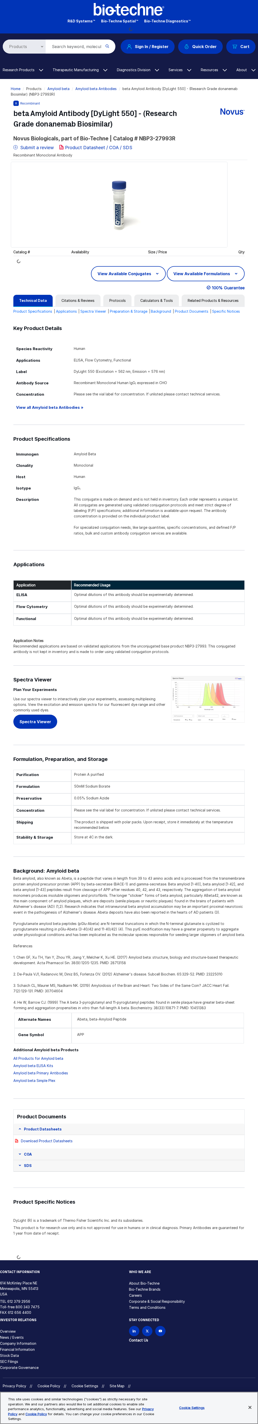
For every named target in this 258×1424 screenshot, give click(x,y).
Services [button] (176, 70)
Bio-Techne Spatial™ (119, 21)
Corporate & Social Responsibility (157, 1301)
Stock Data (9, 1355)
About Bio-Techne (144, 1283)
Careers (135, 1295)
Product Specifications (32, 311)
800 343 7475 (28, 1307)
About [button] (242, 70)
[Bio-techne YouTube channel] (160, 1331)
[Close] (249, 1407)
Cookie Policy (49, 1386)
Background (161, 311)
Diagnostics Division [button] (134, 70)
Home (15, 89)
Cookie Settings (85, 1386)
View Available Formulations (202, 273)
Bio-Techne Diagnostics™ (167, 21)
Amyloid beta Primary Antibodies (40, 1073)
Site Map (117, 1386)
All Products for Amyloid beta (38, 1058)
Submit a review (36, 147)
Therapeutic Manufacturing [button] (76, 70)
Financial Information (17, 1349)
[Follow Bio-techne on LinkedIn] (134, 1331)
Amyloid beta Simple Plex (34, 1080)
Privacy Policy (14, 1386)
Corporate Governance (19, 1367)
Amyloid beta (58, 89)
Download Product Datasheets (47, 1141)
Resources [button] (210, 70)
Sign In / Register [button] (152, 46)
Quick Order (204, 46)
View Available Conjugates (125, 273)
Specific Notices (226, 311)
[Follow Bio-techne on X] (147, 1331)
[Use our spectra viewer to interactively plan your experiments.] (208, 699)
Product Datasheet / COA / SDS (98, 147)
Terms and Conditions (147, 1307)
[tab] (33, 300)
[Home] (129, 9)
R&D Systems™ (81, 21)
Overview (8, 1331)
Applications (66, 311)
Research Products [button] (19, 70)
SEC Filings (9, 1361)
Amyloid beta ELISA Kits (33, 1066)
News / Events (12, 1337)
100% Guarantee (228, 287)
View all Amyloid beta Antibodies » (49, 407)
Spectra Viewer (93, 311)
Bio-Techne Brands (144, 1289)
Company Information (18, 1343)
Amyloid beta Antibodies (96, 89)
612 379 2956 (18, 1301)
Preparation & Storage (128, 311)
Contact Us (138, 1340)
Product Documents (191, 311)
